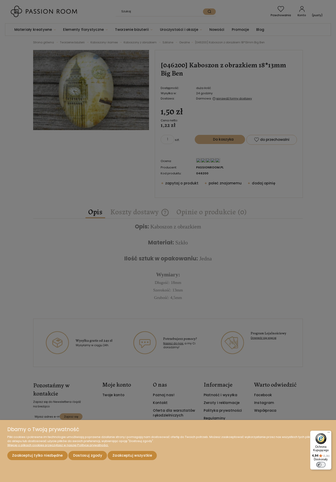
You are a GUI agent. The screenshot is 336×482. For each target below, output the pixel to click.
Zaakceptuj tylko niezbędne (37, 455)
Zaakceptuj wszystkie (132, 455)
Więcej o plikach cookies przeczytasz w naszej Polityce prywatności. (58, 445)
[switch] (320, 464)
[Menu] (328, 433)
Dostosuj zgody (87, 455)
